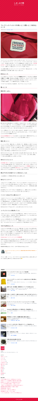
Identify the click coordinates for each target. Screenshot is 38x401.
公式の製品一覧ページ (5, 162)
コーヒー (2, 358)
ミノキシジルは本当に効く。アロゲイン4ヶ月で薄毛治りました (11, 392)
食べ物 (14, 305)
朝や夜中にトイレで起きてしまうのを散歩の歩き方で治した (11, 382)
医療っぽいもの (3, 364)
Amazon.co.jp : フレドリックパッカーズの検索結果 (11, 237)
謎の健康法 (14, 335)
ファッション (8, 29)
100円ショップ (13, 320)
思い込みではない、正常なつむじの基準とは (8, 389)
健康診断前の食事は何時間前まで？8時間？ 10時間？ (9, 386)
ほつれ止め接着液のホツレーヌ (7, 135)
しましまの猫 (19, 3)
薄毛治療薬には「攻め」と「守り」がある (8, 391)
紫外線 (2, 367)
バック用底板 (27, 166)
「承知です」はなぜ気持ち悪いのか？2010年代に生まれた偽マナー (12, 385)
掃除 (11, 297)
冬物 (14, 290)
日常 (11, 29)
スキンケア (3, 359)
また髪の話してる (4, 362)
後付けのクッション (20, 167)
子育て (2, 365)
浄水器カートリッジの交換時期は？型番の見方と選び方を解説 (11, 380)
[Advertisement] (19, 12)
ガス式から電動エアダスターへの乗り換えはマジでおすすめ (11, 379)
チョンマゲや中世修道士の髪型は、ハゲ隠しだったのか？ (10, 383)
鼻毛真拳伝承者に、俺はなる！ (6, 388)
